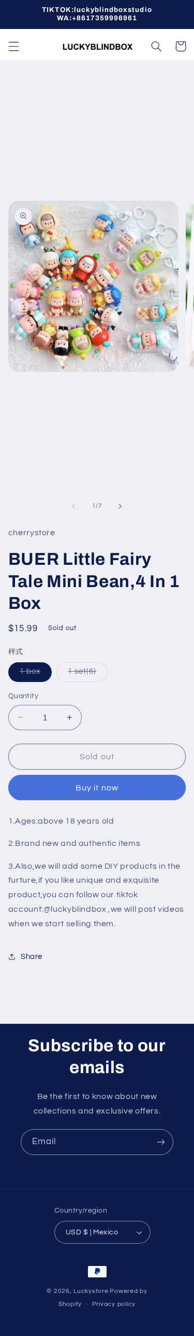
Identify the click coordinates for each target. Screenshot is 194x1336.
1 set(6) (88, 674)
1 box (36, 674)
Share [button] (31, 957)
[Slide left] (73, 506)
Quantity (23, 696)
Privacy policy (114, 1304)
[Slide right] (120, 506)
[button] (13, 46)
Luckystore (90, 1291)
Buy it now (97, 788)
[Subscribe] (161, 1141)
